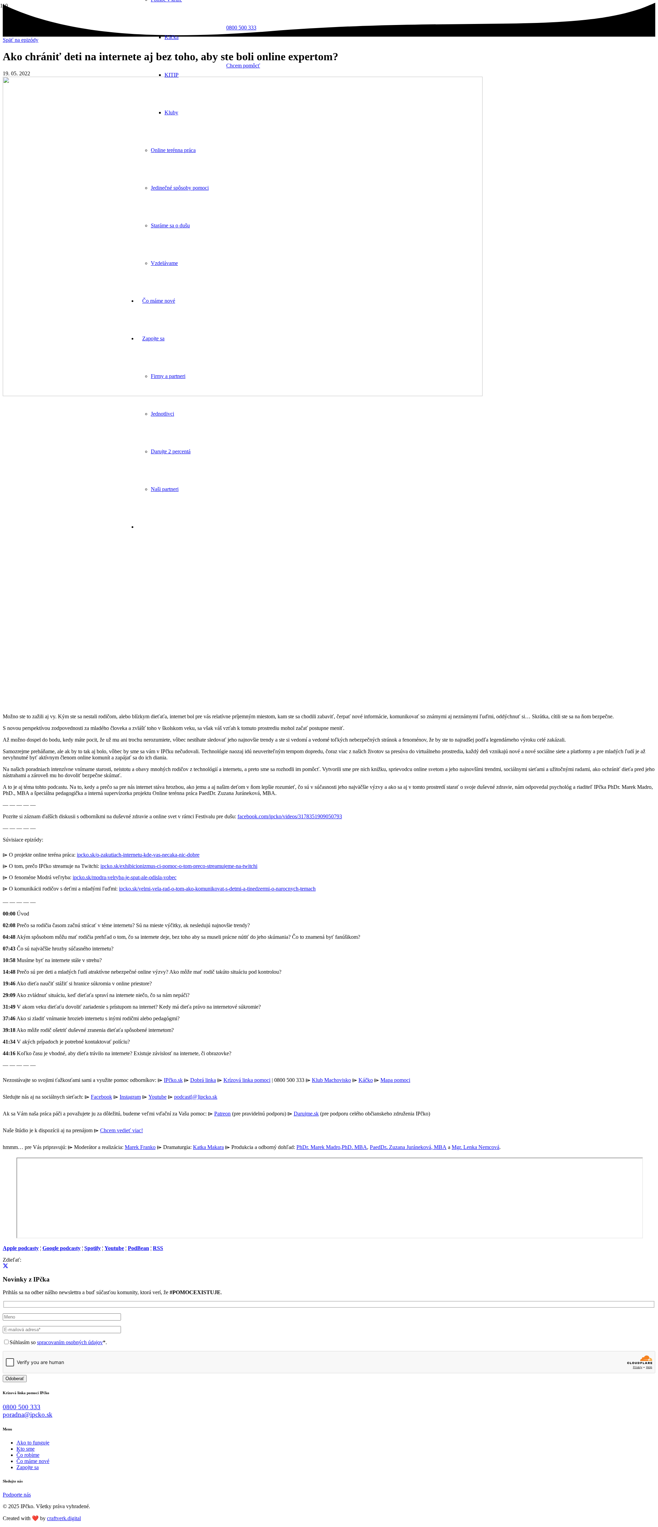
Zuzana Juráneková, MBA (417, 1147)
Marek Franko (140, 1147)
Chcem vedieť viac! (121, 1130)
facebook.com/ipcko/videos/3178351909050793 (289, 816)
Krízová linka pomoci (246, 1080)
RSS (158, 1248)
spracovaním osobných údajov (70, 1342)
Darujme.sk (306, 1113)
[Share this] (5, 1266)
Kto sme (25, 1449)
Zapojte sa (27, 1467)
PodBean (138, 1248)
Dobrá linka (203, 1080)
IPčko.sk (173, 1080)
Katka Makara (208, 1147)
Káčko (365, 1080)
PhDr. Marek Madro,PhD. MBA (331, 1147)
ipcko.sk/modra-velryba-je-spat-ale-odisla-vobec (124, 877)
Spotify (92, 1248)
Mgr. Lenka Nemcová (475, 1147)
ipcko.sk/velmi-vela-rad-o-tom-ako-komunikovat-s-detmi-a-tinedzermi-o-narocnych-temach (217, 889)
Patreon (222, 1113)
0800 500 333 (21, 1407)
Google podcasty (61, 1248)
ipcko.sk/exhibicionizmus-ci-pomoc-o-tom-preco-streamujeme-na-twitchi (178, 866)
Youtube (157, 1097)
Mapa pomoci (395, 1080)
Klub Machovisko (331, 1080)
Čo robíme (27, 1455)
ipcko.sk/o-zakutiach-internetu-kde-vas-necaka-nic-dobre (138, 855)
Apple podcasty (21, 1248)
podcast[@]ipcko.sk (195, 1097)
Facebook (101, 1097)
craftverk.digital (64, 1518)
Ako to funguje (32, 1443)
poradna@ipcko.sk (27, 1414)
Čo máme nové (32, 1461)
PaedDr (378, 1147)
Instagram (130, 1097)
